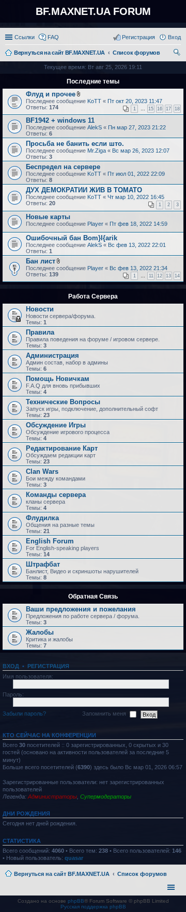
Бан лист (40, 261)
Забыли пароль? (24, 714)
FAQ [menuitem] (53, 37)
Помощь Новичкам (57, 379)
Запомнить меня (105, 714)
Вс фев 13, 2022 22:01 (137, 245)
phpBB (76, 901)
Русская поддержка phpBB (93, 906)
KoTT (94, 101)
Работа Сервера (93, 296)
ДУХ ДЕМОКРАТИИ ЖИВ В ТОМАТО (84, 190)
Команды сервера (56, 495)
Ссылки (24, 37)
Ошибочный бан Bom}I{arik (71, 238)
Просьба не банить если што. (75, 143)
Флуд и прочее (50, 94)
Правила (40, 332)
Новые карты (48, 217)
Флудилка (42, 518)
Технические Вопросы (63, 402)
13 (168, 275)
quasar (74, 858)
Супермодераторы (105, 796)
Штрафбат (43, 564)
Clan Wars (42, 471)
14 (177, 275)
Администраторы (52, 796)
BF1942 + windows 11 (60, 120)
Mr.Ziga (96, 150)
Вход (11, 666)
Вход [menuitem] (174, 37)
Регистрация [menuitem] (138, 37)
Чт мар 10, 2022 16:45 (135, 197)
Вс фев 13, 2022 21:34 (138, 268)
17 (168, 108)
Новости (40, 309)
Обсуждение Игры (56, 425)
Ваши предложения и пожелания (81, 609)
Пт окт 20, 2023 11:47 (134, 101)
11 (151, 275)
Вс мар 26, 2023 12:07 (140, 150)
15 (150, 108)
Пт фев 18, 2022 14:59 (138, 224)
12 (159, 275)
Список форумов (142, 874)
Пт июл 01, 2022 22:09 (136, 174)
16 (159, 108)
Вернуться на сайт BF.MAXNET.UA (62, 874)
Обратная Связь (93, 596)
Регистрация (48, 666)
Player (95, 224)
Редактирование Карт (62, 448)
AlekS (94, 127)
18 (177, 108)
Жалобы (40, 632)
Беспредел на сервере (63, 167)
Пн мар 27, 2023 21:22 (137, 127)
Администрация (52, 355)
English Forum (50, 541)
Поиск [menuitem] (178, 53)
